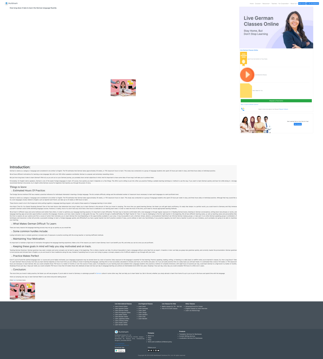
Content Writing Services (187, 336)
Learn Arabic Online (121, 322)
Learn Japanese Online (122, 318)
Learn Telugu (142, 312)
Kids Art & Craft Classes (169, 308)
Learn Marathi (142, 318)
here (14, 280)
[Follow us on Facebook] (149, 350)
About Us (151, 336)
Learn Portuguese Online (122, 312)
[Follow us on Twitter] (151, 350)
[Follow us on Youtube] (158, 350)
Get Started (298, 124)
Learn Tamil (142, 310)
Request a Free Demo (276, 101)
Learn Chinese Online (121, 320)
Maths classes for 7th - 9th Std (172, 306)
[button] (258, 3)
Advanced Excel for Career (194, 306)
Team (149, 338)
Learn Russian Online (121, 316)
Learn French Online (121, 306)
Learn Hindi (142, 306)
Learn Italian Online (121, 314)
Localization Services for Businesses (190, 338)
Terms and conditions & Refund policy (160, 342)
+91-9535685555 (119, 343)
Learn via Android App (192, 310)
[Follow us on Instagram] (154, 350)
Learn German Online (121, 310)
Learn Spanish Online (121, 308)
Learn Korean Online (121, 324)
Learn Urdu (141, 316)
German (98, 273)
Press (149, 340)
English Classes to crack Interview (196, 308)
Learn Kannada (143, 308)
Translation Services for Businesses (190, 334)
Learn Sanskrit (142, 314)
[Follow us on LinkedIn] (156, 350)
